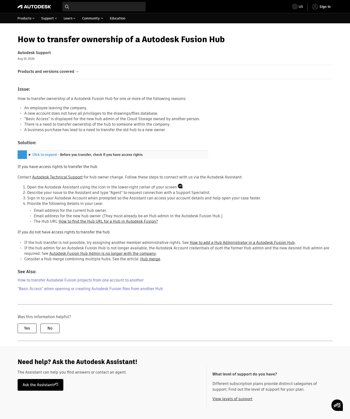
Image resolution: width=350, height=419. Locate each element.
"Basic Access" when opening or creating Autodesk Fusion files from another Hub (90, 288)
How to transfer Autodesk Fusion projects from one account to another (81, 280)
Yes (27, 328)
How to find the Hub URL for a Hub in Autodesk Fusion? (108, 221)
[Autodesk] (34, 7)
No (49, 328)
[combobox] (104, 6)
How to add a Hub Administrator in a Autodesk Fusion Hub (242, 242)
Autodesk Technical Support (57, 177)
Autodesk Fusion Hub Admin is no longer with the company (102, 253)
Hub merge (150, 259)
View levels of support (232, 399)
